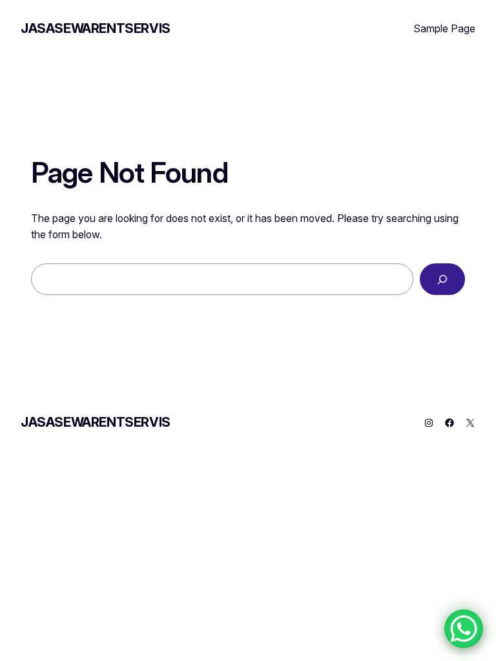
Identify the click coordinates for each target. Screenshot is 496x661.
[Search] (442, 279)
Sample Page (444, 28)
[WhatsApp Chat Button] (463, 628)
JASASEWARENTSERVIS (95, 28)
